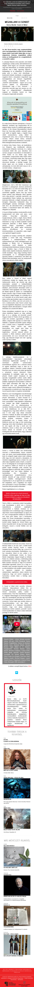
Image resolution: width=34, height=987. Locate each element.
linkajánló (11, 969)
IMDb (29, 666)
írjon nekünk (18, 969)
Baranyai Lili (7, 905)
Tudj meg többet (20, 10)
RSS (4, 969)
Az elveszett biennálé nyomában (13, 956)
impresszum (5, 971)
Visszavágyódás (9, 927)
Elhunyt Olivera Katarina (11, 741)
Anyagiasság (7, 799)
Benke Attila (9, 18)
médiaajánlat (26, 969)
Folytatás (12, 10)
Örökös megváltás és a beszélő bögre (15, 896)
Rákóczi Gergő (7, 808)
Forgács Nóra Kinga (8, 777)
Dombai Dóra (7, 748)
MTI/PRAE (6, 739)
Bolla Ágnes (6, 934)
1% (6, 969)
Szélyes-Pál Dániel (19, 777)
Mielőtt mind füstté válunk (12, 829)
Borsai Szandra (14, 934)
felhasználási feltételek (17, 971)
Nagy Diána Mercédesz (9, 845)
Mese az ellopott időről (11, 770)
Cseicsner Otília (7, 874)
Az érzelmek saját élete (10, 867)
